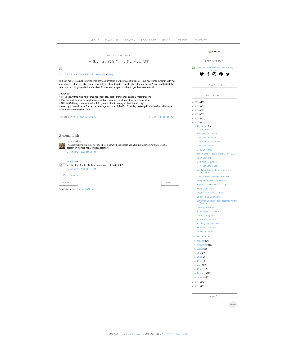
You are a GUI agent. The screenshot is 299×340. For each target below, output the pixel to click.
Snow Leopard (204, 158)
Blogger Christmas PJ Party (210, 193)
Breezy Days (134, 334)
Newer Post (68, 183)
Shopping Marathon (206, 227)
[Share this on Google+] (173, 117)
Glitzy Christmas (204, 150)
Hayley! (70, 141)
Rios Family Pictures (206, 219)
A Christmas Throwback (208, 211)
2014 (197, 118)
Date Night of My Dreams (208, 141)
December (202, 126)
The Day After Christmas (208, 133)
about (94, 40)
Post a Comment (71, 175)
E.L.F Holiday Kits (96, 74)
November (202, 236)
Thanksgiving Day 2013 (208, 223)
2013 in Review (204, 129)
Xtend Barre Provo (205, 189)
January (201, 277)
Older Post (170, 183)
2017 (197, 106)
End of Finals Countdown (209, 197)
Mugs (111, 74)
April (199, 265)
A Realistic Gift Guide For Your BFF (213, 176)
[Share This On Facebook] (160, 117)
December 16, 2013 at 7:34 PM (81, 169)
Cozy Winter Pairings (207, 162)
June (199, 257)
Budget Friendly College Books (211, 180)
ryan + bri (112, 40)
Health (167, 40)
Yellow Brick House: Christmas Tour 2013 (216, 154)
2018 (197, 102)
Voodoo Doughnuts (206, 215)
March (200, 269)
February (201, 273)
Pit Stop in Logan (205, 231)
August (200, 249)
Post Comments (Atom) (82, 189)
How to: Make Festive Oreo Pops (212, 184)
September (202, 245)
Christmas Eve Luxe (206, 138)
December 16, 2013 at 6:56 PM (81, 152)
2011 (197, 286)
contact (200, 40)
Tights (81, 74)
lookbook (148, 40)
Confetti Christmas (205, 207)
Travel (183, 40)
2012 (197, 282)
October (201, 241)
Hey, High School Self (207, 166)
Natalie (70, 161)
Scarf (61, 74)
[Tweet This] (168, 117)
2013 (197, 122)
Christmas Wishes (205, 145)
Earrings (71, 74)
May (199, 261)
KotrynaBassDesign (177, 334)
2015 (197, 114)
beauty (130, 40)
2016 (197, 110)
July (199, 253)
